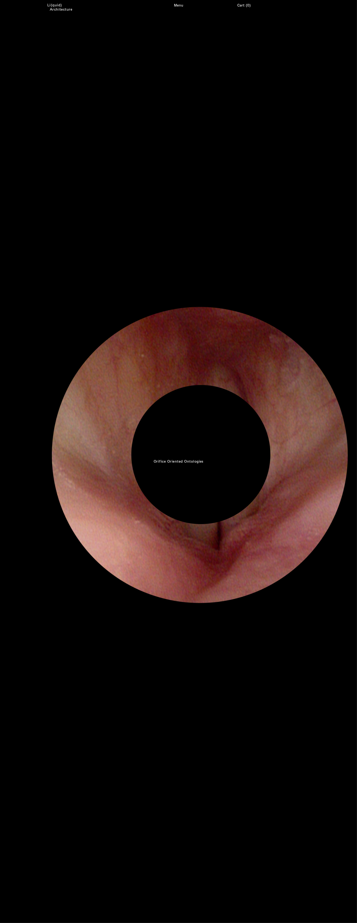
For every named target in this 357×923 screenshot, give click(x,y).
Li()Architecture (61, 7)
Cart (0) (244, 5)
